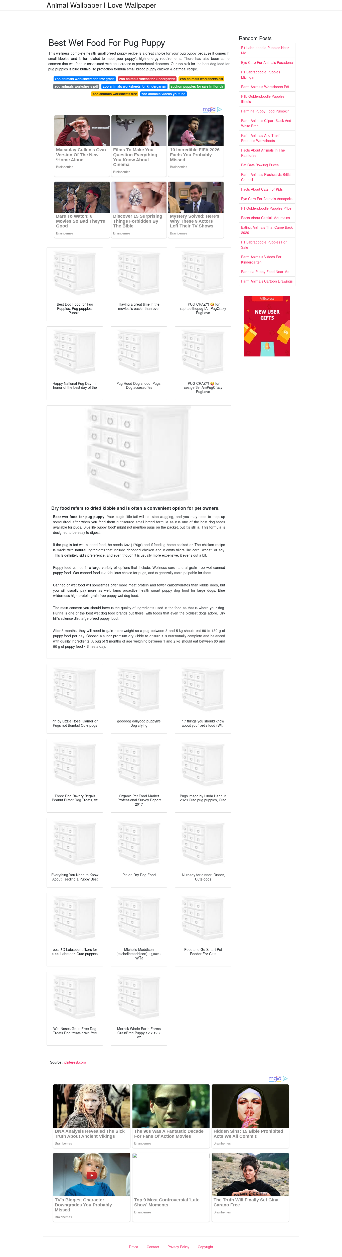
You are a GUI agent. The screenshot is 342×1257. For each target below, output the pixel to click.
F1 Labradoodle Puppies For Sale (264, 244)
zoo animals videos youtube (163, 93)
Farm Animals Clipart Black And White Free (266, 123)
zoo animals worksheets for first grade (84, 78)
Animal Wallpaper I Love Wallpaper (101, 5)
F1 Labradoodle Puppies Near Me (265, 50)
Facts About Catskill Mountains (265, 217)
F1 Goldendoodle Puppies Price (266, 208)
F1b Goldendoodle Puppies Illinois (262, 99)
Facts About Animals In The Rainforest (263, 153)
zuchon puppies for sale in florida (197, 86)
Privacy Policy (178, 1246)
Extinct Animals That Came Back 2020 (267, 230)
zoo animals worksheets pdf (76, 86)
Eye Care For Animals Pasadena (267, 62)
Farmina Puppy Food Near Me (265, 271)
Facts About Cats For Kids (262, 189)
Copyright (205, 1246)
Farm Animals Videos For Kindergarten (261, 259)
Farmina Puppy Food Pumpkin (265, 110)
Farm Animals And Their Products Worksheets (260, 138)
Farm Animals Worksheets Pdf (265, 86)
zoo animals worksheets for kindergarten (134, 86)
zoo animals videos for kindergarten (147, 78)
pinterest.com (75, 1062)
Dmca (133, 1246)
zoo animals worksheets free (115, 93)
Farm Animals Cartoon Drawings (267, 281)
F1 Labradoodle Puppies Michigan (260, 74)
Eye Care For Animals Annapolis (266, 198)
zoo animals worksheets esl (201, 78)
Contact (153, 1246)
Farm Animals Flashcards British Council (266, 177)
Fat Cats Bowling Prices (260, 164)
